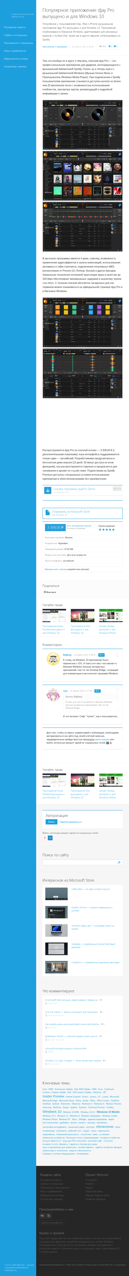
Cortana (46, 1092)
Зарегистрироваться (71, 822)
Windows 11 (62, 1116)
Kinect (85, 1097)
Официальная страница (56, 569)
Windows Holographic (91, 1116)
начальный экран (76, 1127)
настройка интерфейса (55, 1127)
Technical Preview (96, 1107)
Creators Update (58, 1092)
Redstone (76, 1104)
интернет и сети (50, 1144)
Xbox (74, 1119)
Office (92, 1100)
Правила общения (95, 1199)
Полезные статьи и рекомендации (82, 1138)
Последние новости (14, 27)
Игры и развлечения (15, 50)
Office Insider (103, 1100)
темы (95, 1134)
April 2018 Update (82, 1089)
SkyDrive (57, 1107)
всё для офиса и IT (52, 1141)
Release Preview (113, 1104)
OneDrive (115, 1100)
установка (104, 1134)
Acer (45, 1089)
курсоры (91, 1122)
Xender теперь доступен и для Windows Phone (107, 629)
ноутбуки (90, 1127)
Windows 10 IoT (88, 1112)
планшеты (61, 1130)
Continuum (109, 1089)
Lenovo (93, 1097)
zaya (65, 691)
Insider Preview (53, 1096)
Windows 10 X (49, 1116)
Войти (51, 822)
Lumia (105, 1096)
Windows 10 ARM (71, 1112)
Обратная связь (94, 1191)
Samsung (47, 1107)
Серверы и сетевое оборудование (59, 1154)
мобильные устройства (54, 1138)
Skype (66, 1107)
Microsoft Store (66, 1100)
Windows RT (64, 1119)
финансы (63, 1144)
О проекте (91, 1179)
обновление (105, 1126)
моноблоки (102, 1122)
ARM (94, 1089)
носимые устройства (110, 1138)
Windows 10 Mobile (108, 1112)
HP (104, 1092)
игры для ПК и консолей (74, 1141)
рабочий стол (74, 1131)
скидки (86, 1131)
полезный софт (94, 1141)
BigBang (67, 655)
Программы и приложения (54, 1187)
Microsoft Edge (50, 1100)
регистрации (102, 739)
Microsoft (114, 1096)
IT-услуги (108, 1141)
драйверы (64, 1122)
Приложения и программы (18, 42)
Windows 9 (75, 1116)
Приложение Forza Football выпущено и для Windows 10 (53, 629)
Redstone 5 (99, 1104)
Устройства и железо (15, 66)
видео (111, 1119)
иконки (73, 1122)
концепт (82, 1122)
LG (99, 1097)
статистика (86, 1134)
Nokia (78, 1100)
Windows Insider (109, 1116)
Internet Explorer (73, 1097)
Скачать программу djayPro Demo (74, 489)
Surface (83, 1107)
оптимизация (49, 1131)
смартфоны (49, 1134)
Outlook (55, 1104)
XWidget (82, 1119)
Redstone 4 (87, 1104)
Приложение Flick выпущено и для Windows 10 (80, 629)
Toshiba (109, 1107)
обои (117, 1127)
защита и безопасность (80, 1150)
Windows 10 (52, 1112)
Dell (69, 1092)
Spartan (73, 1107)
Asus (100, 1089)
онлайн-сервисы (85, 1147)
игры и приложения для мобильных (59, 1147)
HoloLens (97, 1092)
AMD (50, 1089)
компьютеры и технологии (55, 1150)
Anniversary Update (64, 1089)
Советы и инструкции (15, 35)
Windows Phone (50, 1119)
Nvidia (85, 1100)
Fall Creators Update (82, 1092)
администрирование (97, 1119)
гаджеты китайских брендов (108, 1147)
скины (93, 1131)
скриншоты (103, 1130)
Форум (89, 1187)
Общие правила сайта (97, 1195)
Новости (90, 1183)
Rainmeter (65, 1104)
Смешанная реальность (67, 1134)
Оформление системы (16, 58)
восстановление (50, 1122)
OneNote (47, 1104)
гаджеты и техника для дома (83, 1144)
